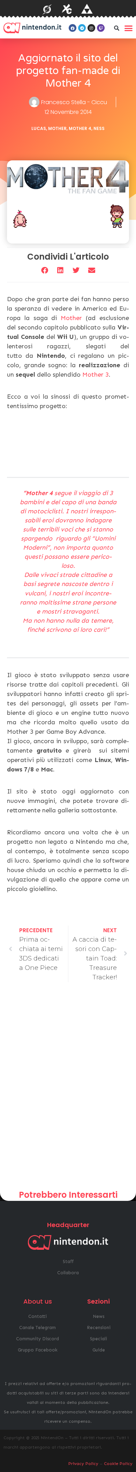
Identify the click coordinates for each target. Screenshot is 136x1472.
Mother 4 (80, 128)
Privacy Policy (83, 1463)
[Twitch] (101, 28)
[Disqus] (68, 1088)
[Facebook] (72, 28)
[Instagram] (91, 28)
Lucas (38, 128)
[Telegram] (82, 28)
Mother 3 (95, 374)
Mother (57, 128)
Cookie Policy (118, 1463)
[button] (116, 28)
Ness (99, 128)
